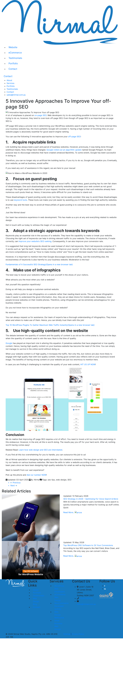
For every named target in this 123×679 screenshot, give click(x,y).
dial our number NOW (36, 475)
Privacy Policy (77, 634)
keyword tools (20, 200)
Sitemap (67, 634)
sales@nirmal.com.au (16, 95)
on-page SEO (40, 115)
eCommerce (15, 52)
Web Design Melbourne (59, 615)
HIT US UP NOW (87, 364)
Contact (13, 68)
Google (9, 343)
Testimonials (15, 58)
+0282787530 (85, 598)
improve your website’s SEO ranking (35, 241)
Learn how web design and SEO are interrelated (40, 450)
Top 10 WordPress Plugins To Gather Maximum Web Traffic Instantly (50, 325)
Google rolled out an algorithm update (63, 150)
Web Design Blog (36, 601)
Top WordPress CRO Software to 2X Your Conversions (88, 545)
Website (13, 47)
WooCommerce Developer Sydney (61, 606)
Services (10, 83)
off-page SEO (74, 136)
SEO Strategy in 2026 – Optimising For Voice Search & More (90, 499)
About (9, 80)
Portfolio (13, 63)
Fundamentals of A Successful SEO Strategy (39, 264)
